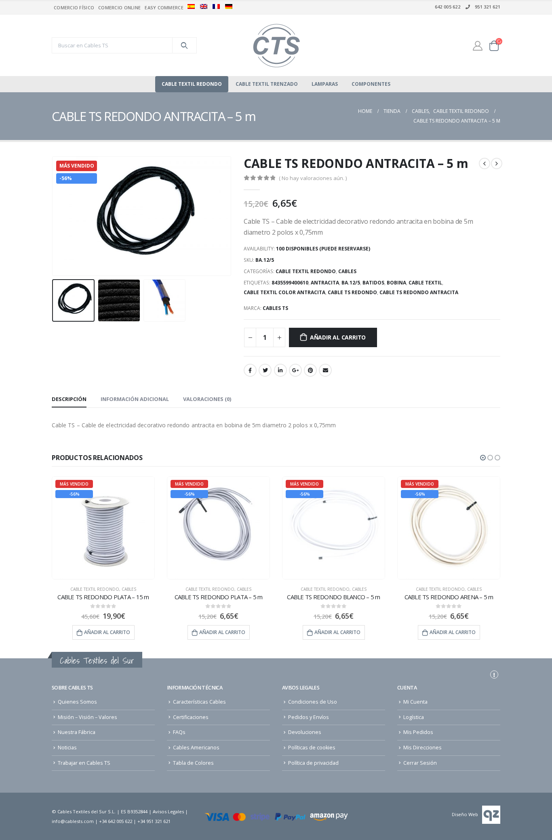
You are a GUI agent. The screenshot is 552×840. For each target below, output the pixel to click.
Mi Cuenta (415, 701)
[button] (483, 457)
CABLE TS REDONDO (352, 292)
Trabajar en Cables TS (84, 762)
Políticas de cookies (311, 747)
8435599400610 (290, 282)
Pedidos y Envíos (308, 717)
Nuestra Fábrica (76, 732)
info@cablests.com (73, 821)
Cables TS (275, 308)
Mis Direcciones (422, 747)
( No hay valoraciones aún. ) (313, 178)
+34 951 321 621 (154, 821)
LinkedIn (280, 370)
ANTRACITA (325, 282)
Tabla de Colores (193, 762)
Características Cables (199, 701)
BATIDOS (373, 282)
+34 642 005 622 (115, 821)
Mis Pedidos (418, 732)
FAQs (179, 732)
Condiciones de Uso (312, 701)
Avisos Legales (168, 811)
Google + (295, 370)
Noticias (67, 747)
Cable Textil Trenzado (267, 84)
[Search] (184, 45)
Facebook (250, 370)
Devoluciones (304, 732)
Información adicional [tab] (135, 399)
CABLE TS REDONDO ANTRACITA (418, 292)
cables (347, 271)
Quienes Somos (77, 701)
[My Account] (477, 45)
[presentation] (54, 216)
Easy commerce (164, 7)
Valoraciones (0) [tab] (207, 399)
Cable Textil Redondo (192, 84)
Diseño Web (465, 814)
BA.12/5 (350, 282)
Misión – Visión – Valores (87, 717)
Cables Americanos (196, 747)
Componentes (371, 84)
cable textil (425, 282)
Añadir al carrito (338, 337)
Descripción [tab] (69, 399)
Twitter (265, 370)
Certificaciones (191, 717)
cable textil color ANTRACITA (284, 292)
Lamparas (325, 84)
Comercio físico (74, 7)
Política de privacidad (313, 762)
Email (325, 370)
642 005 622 (447, 7)
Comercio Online (119, 7)
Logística (413, 717)
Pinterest (310, 370)
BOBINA (396, 282)
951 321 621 (487, 7)
